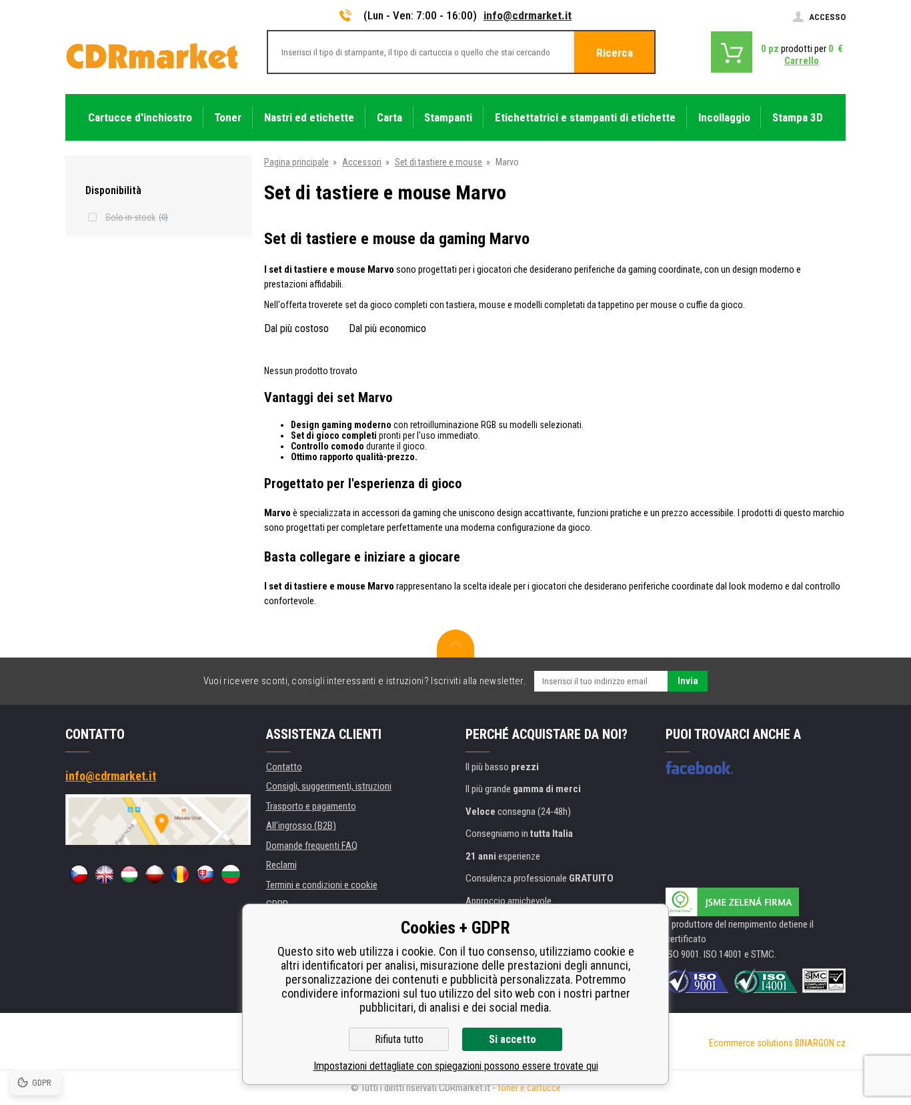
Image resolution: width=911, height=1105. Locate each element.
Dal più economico (387, 328)
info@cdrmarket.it (528, 15)
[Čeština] (78, 874)
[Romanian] (180, 874)
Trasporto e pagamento (311, 806)
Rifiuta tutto (399, 1039)
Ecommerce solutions (751, 1043)
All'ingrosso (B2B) (301, 826)
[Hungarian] (129, 874)
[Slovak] (205, 874)
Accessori (361, 162)
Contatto (284, 767)
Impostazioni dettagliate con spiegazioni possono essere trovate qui (455, 1066)
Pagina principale (296, 162)
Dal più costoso (296, 328)
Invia (688, 681)
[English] (104, 874)
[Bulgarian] (230, 874)
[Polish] (154, 874)
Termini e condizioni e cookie (321, 885)
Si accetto (512, 1039)
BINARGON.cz (820, 1043)
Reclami (281, 865)
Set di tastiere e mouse (438, 162)
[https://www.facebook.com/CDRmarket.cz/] (699, 767)
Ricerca (614, 52)
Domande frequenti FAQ (311, 846)
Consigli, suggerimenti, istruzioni (328, 786)
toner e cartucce (529, 1088)
